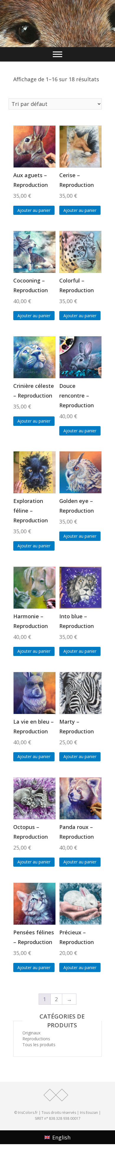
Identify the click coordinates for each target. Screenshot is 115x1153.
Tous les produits (38, 1044)
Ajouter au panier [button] (33, 210)
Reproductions (36, 1038)
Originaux (31, 1033)
